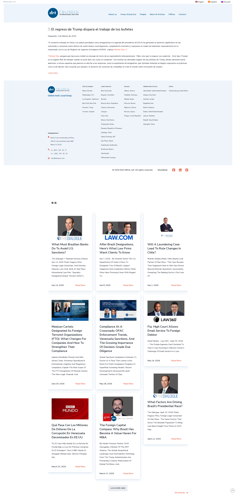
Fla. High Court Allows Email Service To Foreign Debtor (164, 331)
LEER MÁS (53, 73)
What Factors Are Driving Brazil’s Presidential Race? (165, 404)
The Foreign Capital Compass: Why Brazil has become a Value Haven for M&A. (118, 431)
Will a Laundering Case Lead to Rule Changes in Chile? (164, 248)
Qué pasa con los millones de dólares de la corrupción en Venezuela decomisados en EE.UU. (70, 431)
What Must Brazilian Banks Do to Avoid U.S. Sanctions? (70, 248)
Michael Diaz (54, 56)
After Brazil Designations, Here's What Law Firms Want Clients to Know (117, 248)
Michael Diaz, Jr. (120, 49)
